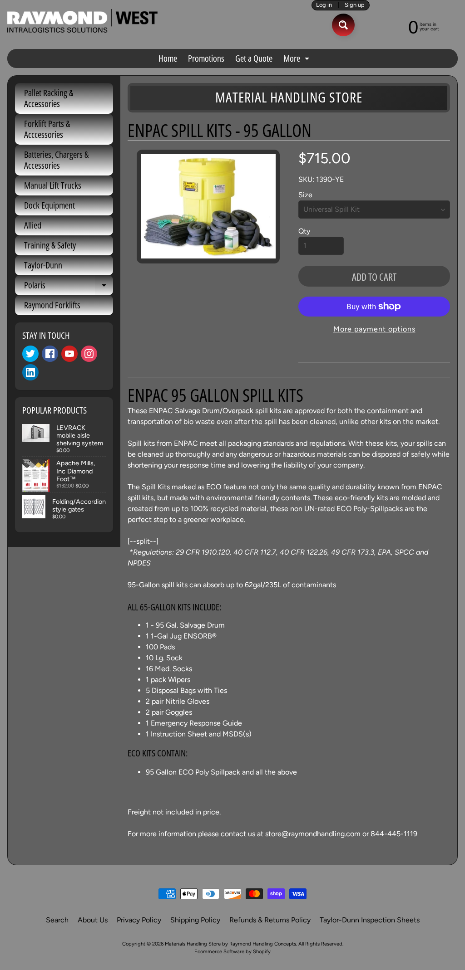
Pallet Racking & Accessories (48, 98)
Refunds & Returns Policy (270, 920)
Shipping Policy (195, 920)
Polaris (68, 287)
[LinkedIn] (30, 372)
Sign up (355, 5)
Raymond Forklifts (52, 305)
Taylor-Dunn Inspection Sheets (370, 920)
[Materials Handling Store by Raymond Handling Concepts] (82, 21)
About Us (93, 920)
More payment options (374, 329)
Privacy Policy (139, 920)
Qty (304, 231)
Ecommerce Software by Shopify (232, 951)
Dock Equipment (49, 205)
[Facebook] (50, 354)
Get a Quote (253, 58)
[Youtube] (69, 354)
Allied (32, 225)
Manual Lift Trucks (52, 185)
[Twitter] (30, 354)
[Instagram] (89, 354)
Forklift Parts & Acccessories (47, 129)
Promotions (206, 58)
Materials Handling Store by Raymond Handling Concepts (230, 944)
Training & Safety (50, 245)
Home (167, 58)
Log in (324, 5)
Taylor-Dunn (43, 265)
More (297, 60)
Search (57, 920)
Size (305, 194)
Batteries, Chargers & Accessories (56, 159)
